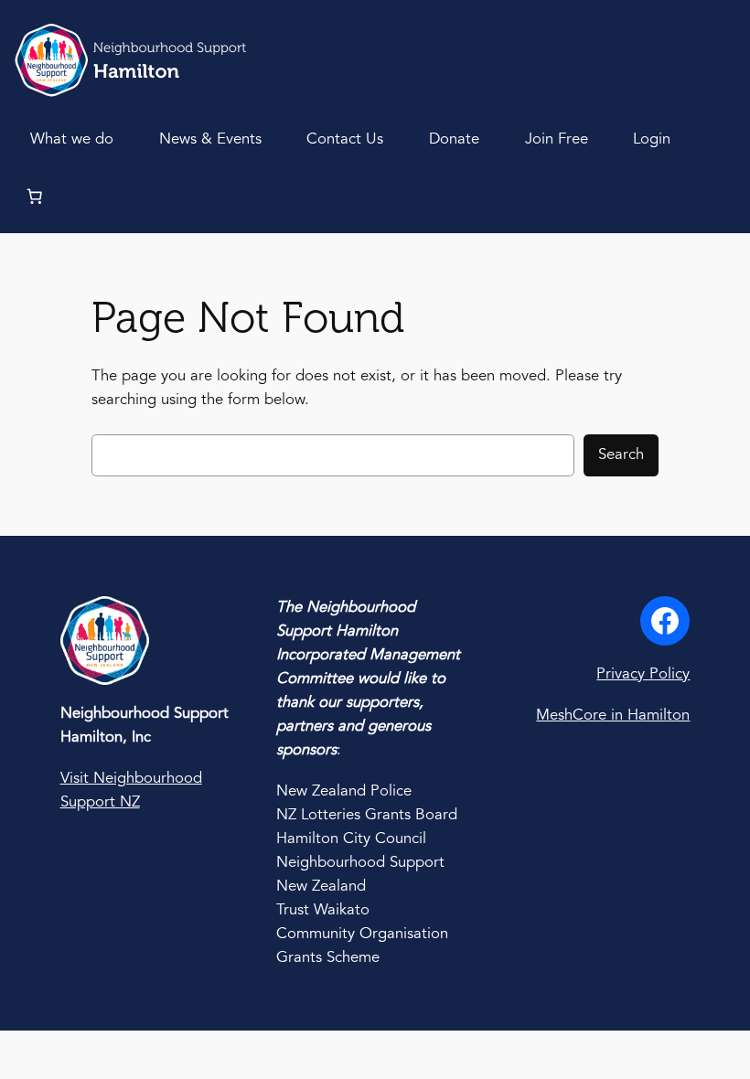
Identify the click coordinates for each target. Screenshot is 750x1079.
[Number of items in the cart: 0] (34, 195)
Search (621, 455)
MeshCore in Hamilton (613, 715)
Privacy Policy (643, 674)
